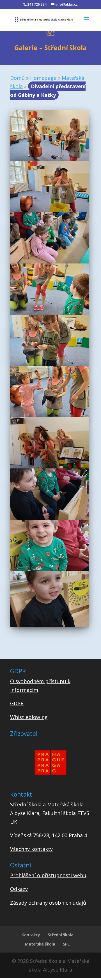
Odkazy (19, 889)
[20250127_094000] (49, 625)
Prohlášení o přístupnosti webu (48, 875)
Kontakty (31, 934)
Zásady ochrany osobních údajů (48, 902)
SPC (66, 944)
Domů (17, 77)
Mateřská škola (40, 944)
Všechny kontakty (31, 849)
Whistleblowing (29, 717)
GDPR (17, 703)
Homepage (43, 77)
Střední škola (61, 934)
